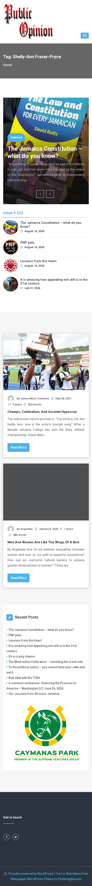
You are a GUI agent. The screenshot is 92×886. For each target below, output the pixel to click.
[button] (85, 36)
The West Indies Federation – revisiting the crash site (46, 661)
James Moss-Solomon (34, 398)
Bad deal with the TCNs (24, 677)
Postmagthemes (69, 879)
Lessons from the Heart (38, 261)
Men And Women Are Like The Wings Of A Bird (43, 542)
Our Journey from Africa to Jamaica (34, 693)
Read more (18, 447)
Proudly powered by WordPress (31, 873)
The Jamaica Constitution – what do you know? (44, 152)
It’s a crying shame (22, 656)
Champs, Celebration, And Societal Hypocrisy (42, 412)
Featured (16, 137)
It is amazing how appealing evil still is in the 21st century (54, 281)
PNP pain (27, 242)
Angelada (26, 528)
